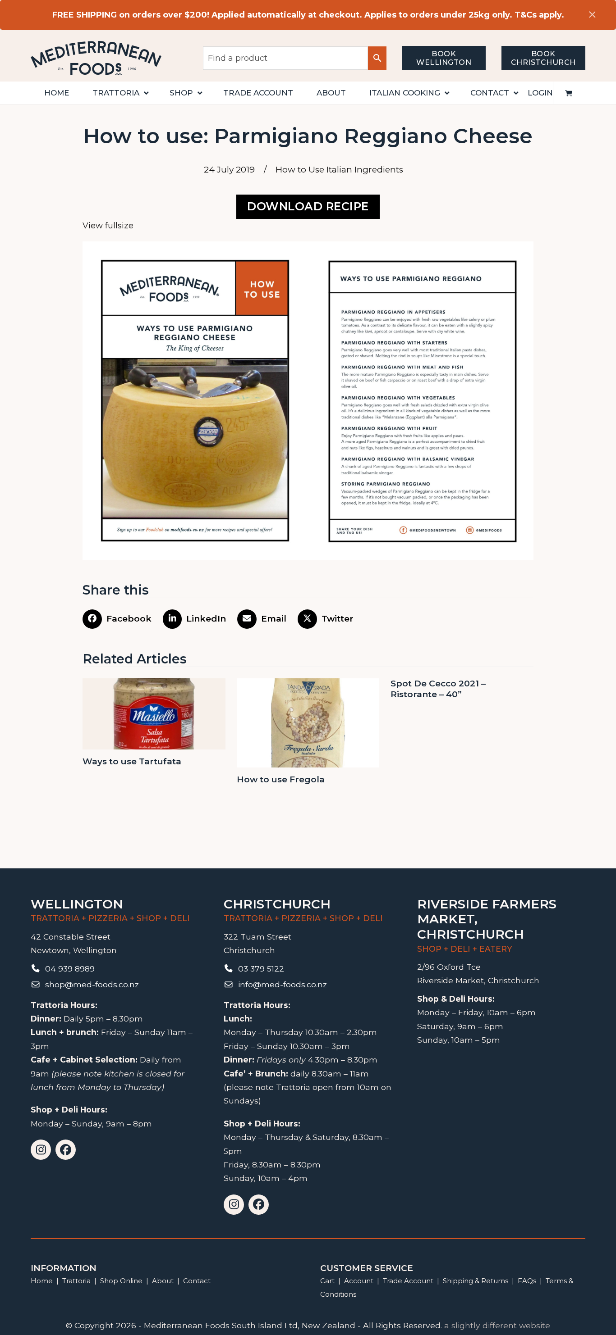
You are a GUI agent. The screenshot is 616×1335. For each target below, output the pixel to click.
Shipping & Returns (475, 1280)
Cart (327, 1280)
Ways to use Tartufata (132, 761)
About (163, 1280)
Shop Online (122, 1280)
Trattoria (76, 1280)
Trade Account (408, 1280)
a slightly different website (497, 1325)
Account (358, 1280)
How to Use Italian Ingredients (339, 169)
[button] (568, 93)
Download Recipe (308, 206)
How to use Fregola (281, 779)
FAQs (527, 1280)
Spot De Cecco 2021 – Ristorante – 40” (438, 689)
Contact (197, 1280)
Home (42, 1280)
